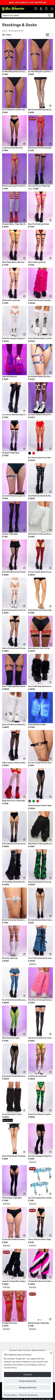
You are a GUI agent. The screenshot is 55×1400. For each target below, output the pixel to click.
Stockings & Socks (16, 31)
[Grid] (47, 34)
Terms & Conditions (28, 1395)
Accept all (27, 1374)
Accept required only (27, 1381)
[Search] (49, 15)
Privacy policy (10, 1395)
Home (4, 31)
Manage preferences (27, 1387)
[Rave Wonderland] (13, 8)
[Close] (51, 1353)
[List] (51, 34)
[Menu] (52, 9)
